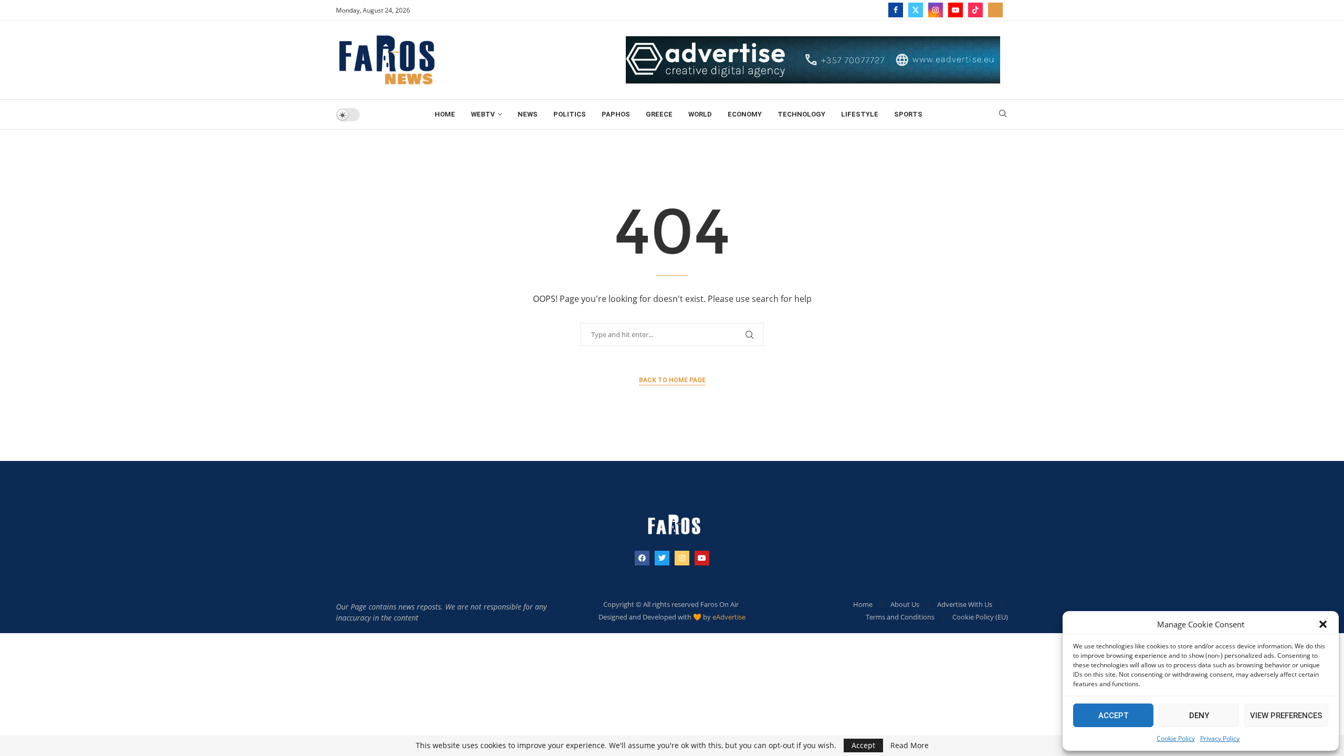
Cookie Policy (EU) (980, 617)
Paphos (616, 114)
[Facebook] (895, 10)
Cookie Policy (1176, 738)
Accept (1113, 715)
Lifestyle (859, 114)
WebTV (483, 114)
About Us (904, 604)
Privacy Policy (1220, 738)
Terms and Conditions (900, 617)
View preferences (1286, 715)
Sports (908, 114)
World (700, 114)
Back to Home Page (672, 380)
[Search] (1003, 115)
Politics (569, 114)
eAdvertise (729, 617)
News (528, 114)
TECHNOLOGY (801, 114)
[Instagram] (935, 10)
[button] (1323, 624)
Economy (745, 114)
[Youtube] (955, 10)
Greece (659, 114)
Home (445, 114)
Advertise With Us (964, 604)
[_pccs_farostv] (995, 10)
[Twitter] (915, 10)
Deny (1199, 715)
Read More (909, 745)
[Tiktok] (975, 10)
